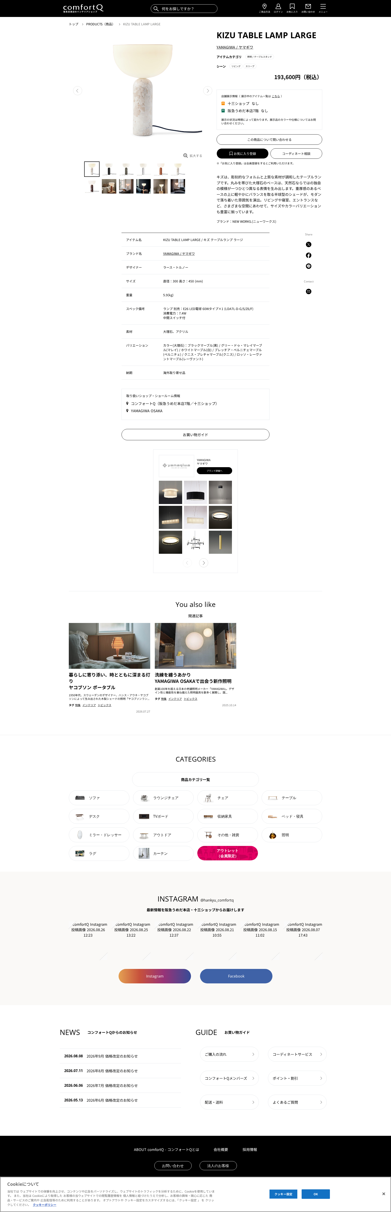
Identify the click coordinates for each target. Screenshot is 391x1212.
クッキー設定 (283, 1194)
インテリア (89, 705)
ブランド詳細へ (214, 470)
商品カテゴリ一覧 (195, 779)
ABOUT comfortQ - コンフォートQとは (166, 1149)
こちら (276, 96)
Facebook (236, 976)
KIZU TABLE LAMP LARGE (141, 24)
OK (316, 1194)
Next (207, 90)
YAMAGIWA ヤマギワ (235, 47)
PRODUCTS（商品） (101, 24)
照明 (259, 56)
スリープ (250, 66)
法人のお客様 (218, 1165)
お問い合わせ (173, 1165)
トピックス (104, 705)
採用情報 (250, 1149)
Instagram (155, 976)
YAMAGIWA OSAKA (146, 410)
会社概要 (221, 1149)
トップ (74, 24)
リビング (236, 66)
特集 (78, 705)
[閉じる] (384, 1194)
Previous (77, 90)
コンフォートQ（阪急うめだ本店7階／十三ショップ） (175, 403)
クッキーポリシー (44, 1204)
